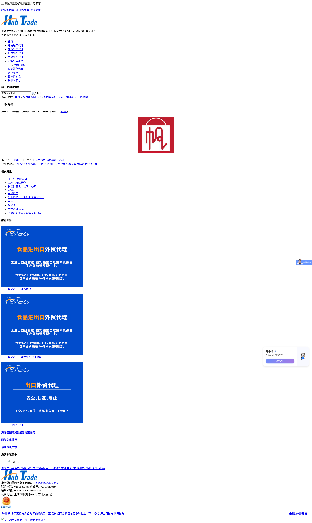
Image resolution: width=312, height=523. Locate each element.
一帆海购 (82, 97)
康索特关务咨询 (23, 513)
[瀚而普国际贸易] (19, 24)
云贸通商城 (57, 513)
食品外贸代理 (15, 68)
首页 (10, 41)
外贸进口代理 (15, 45)
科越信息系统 (73, 513)
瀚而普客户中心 (53, 97)
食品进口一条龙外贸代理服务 (25, 357)
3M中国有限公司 (17, 178)
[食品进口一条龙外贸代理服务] (42, 354)
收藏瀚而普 (7, 10)
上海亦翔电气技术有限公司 (48, 160)
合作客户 (69, 97)
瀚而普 (5, 468)
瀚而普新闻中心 (32, 97)
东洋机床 (13, 193)
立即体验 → (280, 361)
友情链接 (7, 514)
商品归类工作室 (41, 513)
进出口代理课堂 (86, 468)
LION (11, 189)
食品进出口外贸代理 (19, 289)
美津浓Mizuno (16, 209)
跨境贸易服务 (68, 164)
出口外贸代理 (15, 425)
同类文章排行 (9, 439)
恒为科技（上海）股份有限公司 (26, 197)
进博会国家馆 (15, 61)
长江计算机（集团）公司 (22, 186)
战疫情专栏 (14, 76)
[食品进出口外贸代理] (42, 286)
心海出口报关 (105, 513)
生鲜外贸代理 (15, 57)
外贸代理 (22, 164)
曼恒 (10, 201)
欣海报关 (119, 513)
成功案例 (61, 468)
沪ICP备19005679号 (47, 482)
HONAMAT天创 (17, 182)
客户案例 (13, 72)
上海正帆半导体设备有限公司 (25, 213)
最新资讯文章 (9, 447)
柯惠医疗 (13, 205)
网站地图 (36, 10)
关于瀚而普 (14, 80)
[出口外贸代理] (42, 422)
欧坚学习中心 (89, 513)
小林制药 (17, 160)
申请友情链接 (298, 514)
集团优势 (71, 468)
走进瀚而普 (22, 10)
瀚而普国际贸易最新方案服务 (18, 432)
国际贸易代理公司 (87, 164)
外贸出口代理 (15, 49)
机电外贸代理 (15, 53)
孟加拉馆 (19, 65)
